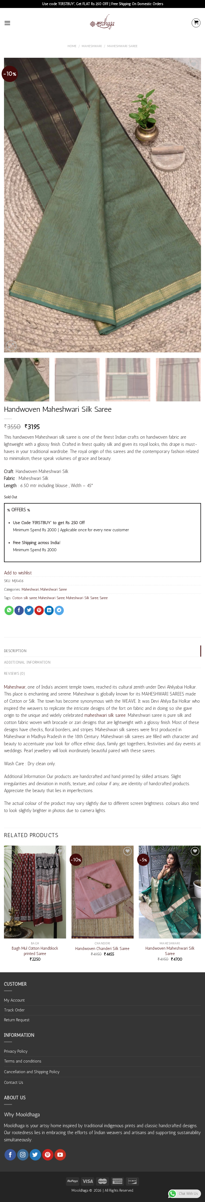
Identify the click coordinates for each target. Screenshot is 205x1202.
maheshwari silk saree (105, 715)
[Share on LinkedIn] (49, 610)
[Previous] (14, 205)
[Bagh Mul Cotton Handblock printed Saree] (35, 892)
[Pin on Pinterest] (39, 610)
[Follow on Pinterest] (48, 1154)
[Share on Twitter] (29, 610)
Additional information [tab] (27, 662)
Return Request (17, 1020)
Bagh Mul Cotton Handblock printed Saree (35, 951)
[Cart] (196, 22)
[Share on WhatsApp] (9, 610)
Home (72, 46)
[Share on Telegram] (59, 610)
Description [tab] (15, 651)
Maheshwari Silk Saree (82, 598)
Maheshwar (15, 687)
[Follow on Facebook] (10, 1154)
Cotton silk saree (24, 598)
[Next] (190, 205)
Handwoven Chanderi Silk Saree (102, 948)
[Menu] (7, 23)
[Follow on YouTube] (60, 1154)
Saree (104, 598)
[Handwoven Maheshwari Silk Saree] (170, 892)
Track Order (14, 1010)
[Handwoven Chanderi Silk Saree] (102, 892)
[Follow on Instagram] (23, 1154)
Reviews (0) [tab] (14, 673)
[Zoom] (11, 345)
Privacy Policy (15, 1051)
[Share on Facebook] (18, 610)
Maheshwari (92, 46)
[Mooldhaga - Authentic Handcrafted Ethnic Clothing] (102, 23)
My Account (14, 1000)
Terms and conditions (22, 1061)
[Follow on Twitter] (35, 1154)
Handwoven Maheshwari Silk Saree (170, 951)
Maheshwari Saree (122, 46)
